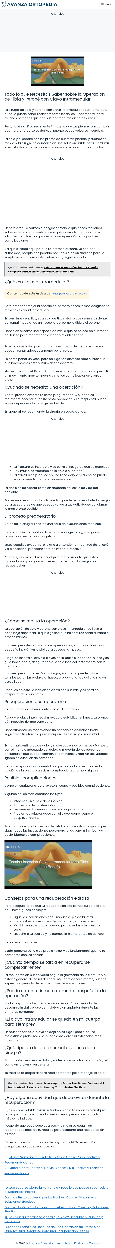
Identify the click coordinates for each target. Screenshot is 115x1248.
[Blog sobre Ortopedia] (29, 4)
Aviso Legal (64, 1243)
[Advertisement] (57, 32)
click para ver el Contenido (69, 293)
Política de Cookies (87, 1243)
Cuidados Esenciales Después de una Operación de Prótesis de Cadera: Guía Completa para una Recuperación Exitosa (52, 1229)
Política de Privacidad (40, 1243)
